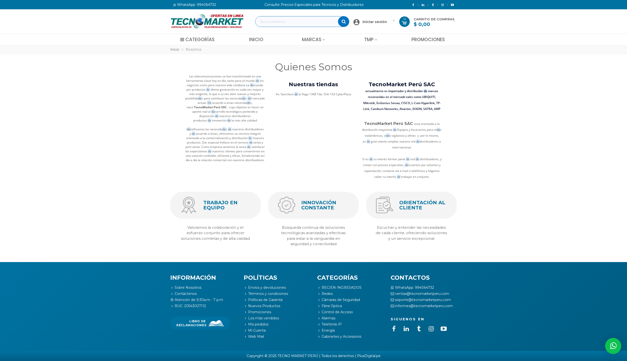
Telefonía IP (332, 324)
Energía (328, 330)
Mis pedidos (258, 324)
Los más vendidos (263, 318)
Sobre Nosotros (188, 287)
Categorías (200, 39)
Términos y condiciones (268, 293)
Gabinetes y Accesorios (341, 336)
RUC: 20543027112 (190, 306)
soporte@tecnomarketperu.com (423, 300)
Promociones (428, 39)
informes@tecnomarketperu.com (424, 306)
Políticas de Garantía (265, 300)
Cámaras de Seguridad (341, 300)
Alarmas (328, 318)
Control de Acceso (337, 312)
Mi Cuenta (257, 330)
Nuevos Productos (264, 306)
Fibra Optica (332, 306)
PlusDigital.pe (369, 356)
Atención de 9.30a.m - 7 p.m (199, 300)
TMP (369, 39)
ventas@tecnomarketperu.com (422, 293)
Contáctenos (186, 293)
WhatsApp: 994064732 (414, 287)
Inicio (256, 39)
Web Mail (256, 336)
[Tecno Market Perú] (207, 21)
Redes (327, 293)
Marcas (311, 39)
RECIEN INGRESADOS (342, 287)
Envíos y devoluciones (267, 287)
